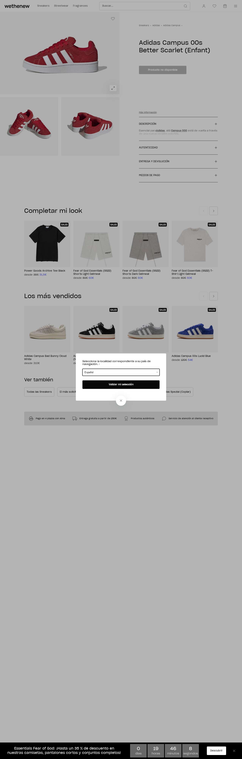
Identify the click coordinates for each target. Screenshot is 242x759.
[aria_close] (121, 401)
